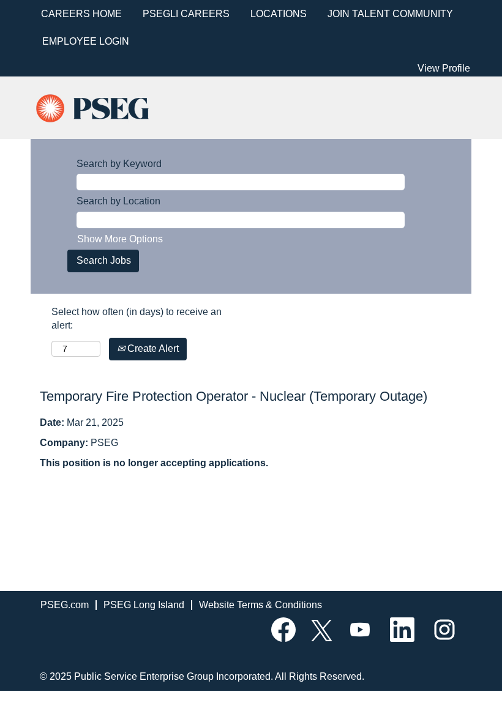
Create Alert (152, 348)
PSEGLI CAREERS (186, 14)
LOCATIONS (278, 14)
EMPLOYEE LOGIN (85, 41)
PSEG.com (64, 605)
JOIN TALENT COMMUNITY (390, 14)
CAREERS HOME (81, 14)
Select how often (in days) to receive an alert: (136, 319)
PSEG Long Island (143, 605)
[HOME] (103, 107)
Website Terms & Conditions (260, 605)
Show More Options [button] (120, 239)
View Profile (444, 68)
